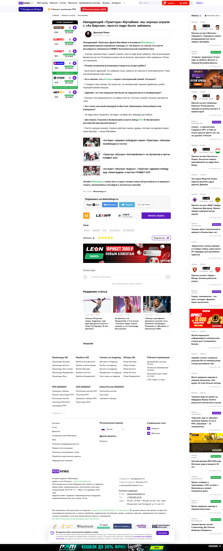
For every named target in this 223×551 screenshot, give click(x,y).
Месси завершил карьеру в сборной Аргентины (204, 507)
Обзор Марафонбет (131, 376)
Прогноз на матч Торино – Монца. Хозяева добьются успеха (203, 278)
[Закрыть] (219, 546)
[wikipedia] (85, 526)
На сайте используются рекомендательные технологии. (75, 519)
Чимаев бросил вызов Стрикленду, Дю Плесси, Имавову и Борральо (203, 527)
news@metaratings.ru (136, 494)
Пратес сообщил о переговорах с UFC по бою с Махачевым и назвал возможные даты (204, 486)
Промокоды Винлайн (61, 362)
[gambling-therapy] (141, 526)
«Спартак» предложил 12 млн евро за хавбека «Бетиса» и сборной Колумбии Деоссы (205, 60)
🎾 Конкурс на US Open (30, 9)
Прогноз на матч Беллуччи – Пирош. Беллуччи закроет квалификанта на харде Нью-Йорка (205, 160)
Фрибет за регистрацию (86, 365)
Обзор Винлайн (130, 362)
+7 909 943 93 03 (134, 497)
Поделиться (159, 238)
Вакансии (56, 431)
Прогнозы (72, 3)
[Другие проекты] (26, 3)
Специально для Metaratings (64, 435)
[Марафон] (59, 63)
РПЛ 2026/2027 (59, 387)
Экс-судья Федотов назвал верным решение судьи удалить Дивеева (204, 182)
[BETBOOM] (59, 78)
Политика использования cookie (65, 452)
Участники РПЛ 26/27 (61, 402)
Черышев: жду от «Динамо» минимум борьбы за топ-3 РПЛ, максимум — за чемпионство (204, 422)
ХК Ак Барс (115, 230)
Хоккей (96, 230)
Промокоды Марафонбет (63, 372)
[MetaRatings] (60, 471)
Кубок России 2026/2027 (112, 387)
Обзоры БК (129, 358)
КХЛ (104, 230)
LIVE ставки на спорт (156, 380)
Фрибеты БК (82, 358)
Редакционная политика (62, 460)
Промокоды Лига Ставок (62, 369)
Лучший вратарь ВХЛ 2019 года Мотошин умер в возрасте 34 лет (206, 464)
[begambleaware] (122, 526)
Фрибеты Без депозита (85, 362)
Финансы (103, 441)
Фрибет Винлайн (83, 369)
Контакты (56, 423)
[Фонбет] (59, 51)
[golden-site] (67, 526)
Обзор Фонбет (129, 365)
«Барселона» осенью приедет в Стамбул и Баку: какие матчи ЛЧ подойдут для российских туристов (206, 250)
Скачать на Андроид (110, 358)
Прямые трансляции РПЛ (63, 395)
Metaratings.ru (148, 42)
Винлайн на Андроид (108, 362)
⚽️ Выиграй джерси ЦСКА (94, 9)
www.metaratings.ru (82, 481)
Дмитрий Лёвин (101, 32)
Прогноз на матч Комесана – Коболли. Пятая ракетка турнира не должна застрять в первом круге (205, 107)
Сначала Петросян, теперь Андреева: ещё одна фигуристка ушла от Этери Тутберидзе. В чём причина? (97, 323)
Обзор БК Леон (129, 372)
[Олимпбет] (59, 39)
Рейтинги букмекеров (158, 358)
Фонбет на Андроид (108, 365)
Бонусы (106, 3)
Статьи (63, 3)
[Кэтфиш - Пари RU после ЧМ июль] (111, 547)
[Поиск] (140, 3)
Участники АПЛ (82, 395)
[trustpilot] (103, 526)
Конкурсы (116, 3)
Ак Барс (108, 79)
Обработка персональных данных (66, 456)
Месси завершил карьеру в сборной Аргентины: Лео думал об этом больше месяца (206, 380)
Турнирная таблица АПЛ (86, 398)
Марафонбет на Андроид (110, 372)
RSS (54, 440)
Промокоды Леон (59, 376)
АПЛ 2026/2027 (83, 387)
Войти (199, 3)
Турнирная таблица (60, 391)
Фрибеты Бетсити (83, 372)
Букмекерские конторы (90, 3)
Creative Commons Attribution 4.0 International (110, 510)
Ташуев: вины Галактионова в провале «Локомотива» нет (205, 230)
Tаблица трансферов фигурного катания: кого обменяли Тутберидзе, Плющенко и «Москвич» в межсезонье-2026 (157, 323)
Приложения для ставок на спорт (157, 375)
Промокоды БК (60, 358)
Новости (54, 3)
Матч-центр (42, 3)
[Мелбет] (59, 92)
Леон (86, 230)
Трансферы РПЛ (59, 406)
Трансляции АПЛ (83, 402)
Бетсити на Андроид (108, 369)
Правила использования (62, 448)
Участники (104, 395)
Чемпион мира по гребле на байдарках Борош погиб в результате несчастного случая (206, 400)
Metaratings (97, 182)
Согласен (162, 533)
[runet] (54, 526)
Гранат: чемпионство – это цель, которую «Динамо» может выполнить (204, 299)
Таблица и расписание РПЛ (63, 9)
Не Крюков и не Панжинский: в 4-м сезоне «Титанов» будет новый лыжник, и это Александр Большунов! (127, 323)
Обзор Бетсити (129, 369)
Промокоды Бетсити (60, 365)
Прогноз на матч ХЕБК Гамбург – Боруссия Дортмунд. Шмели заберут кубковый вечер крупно (206, 209)
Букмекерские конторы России (156, 363)
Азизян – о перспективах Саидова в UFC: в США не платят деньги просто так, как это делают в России (205, 131)
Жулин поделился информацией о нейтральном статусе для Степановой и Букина (205, 339)
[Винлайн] (59, 28)
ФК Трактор (128, 230)
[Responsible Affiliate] (161, 526)
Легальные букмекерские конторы (157, 369)
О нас (54, 427)
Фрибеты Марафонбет (85, 376)
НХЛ (140, 120)
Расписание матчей (60, 398)
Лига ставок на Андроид (110, 376)
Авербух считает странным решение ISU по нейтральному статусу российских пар (205, 361)
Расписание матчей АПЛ (86, 391)
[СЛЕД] (171, 314)
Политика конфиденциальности (65, 444)
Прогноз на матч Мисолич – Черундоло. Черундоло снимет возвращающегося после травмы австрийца (206, 37)
